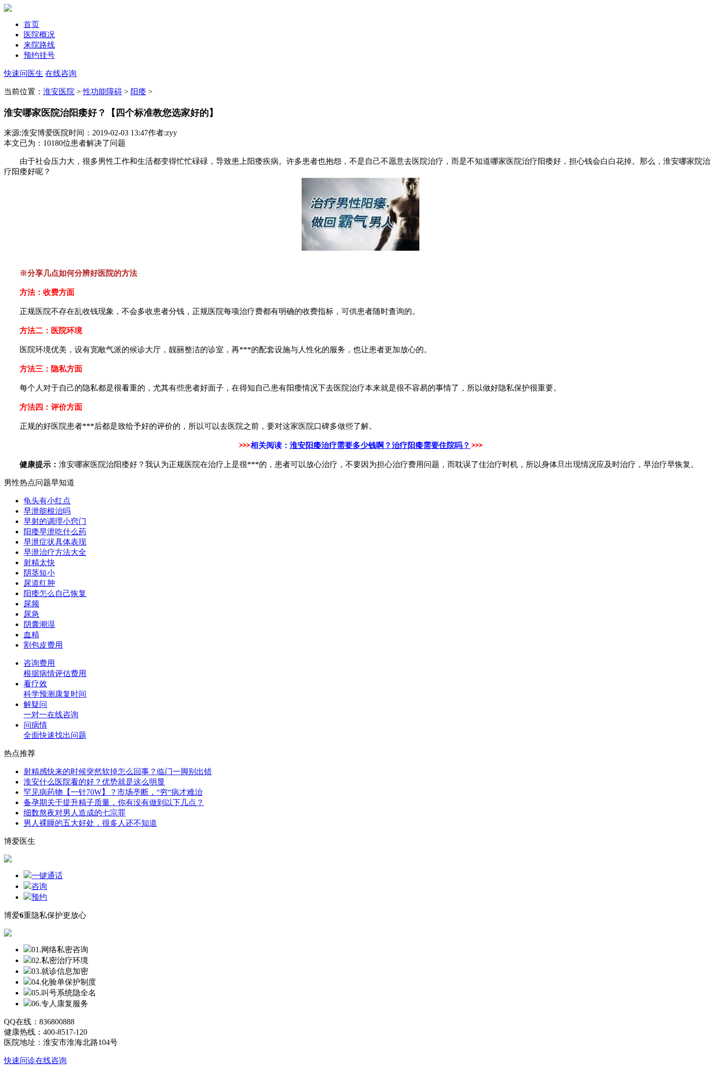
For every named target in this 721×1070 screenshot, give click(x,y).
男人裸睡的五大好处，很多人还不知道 (90, 823)
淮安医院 (59, 91)
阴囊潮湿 (39, 624)
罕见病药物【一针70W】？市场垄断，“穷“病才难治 (113, 792)
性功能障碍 (102, 91)
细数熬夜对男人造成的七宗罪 (75, 813)
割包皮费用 (43, 645)
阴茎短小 (39, 573)
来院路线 (39, 45)
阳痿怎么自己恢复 (55, 593)
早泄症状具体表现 (55, 542)
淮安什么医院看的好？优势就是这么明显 (94, 782)
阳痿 (138, 91)
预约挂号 (39, 55)
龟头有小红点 (47, 500)
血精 (31, 634)
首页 (31, 24)
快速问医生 (23, 73)
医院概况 (39, 34)
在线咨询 (61, 73)
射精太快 (39, 562)
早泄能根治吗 (47, 511)
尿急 (31, 614)
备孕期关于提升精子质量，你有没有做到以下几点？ (114, 802)
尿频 (31, 604)
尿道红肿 (39, 583)
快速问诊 (19, 1060)
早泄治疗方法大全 (55, 552)
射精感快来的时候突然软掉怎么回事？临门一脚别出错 (118, 771)
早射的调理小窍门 (55, 521)
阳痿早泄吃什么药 (55, 531)
